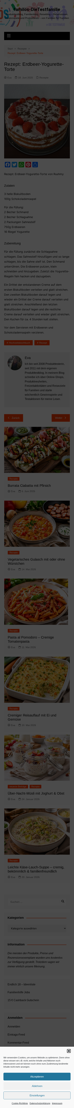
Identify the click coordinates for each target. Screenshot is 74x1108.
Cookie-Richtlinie (20, 1103)
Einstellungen (37, 1095)
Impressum (57, 1103)
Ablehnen (37, 1086)
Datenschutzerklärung (40, 1103)
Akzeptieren (37, 1076)
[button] (69, 1051)
